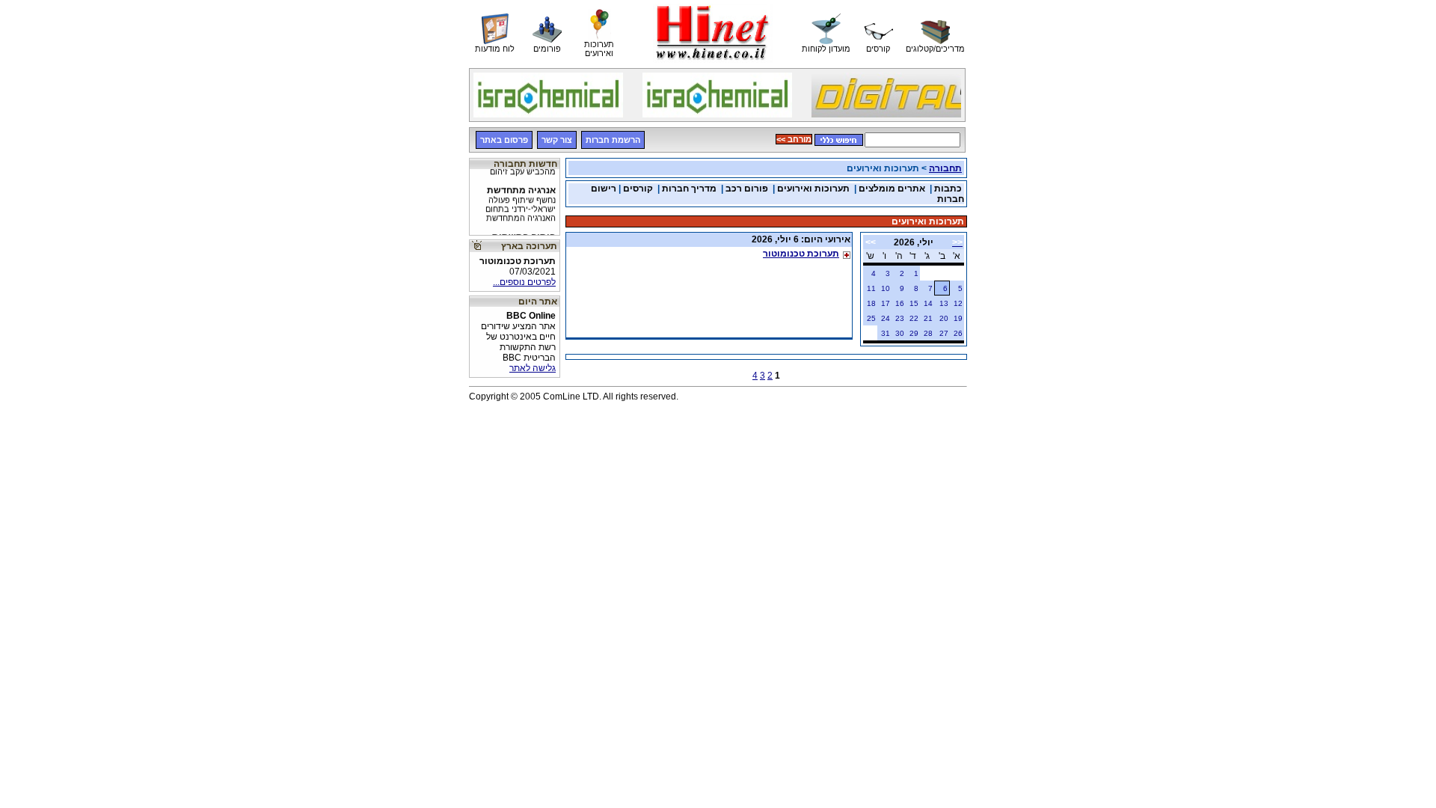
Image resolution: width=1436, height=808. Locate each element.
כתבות (948, 188)
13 (943, 303)
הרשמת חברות (613, 139)
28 (928, 333)
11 (871, 288)
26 (958, 333)
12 (958, 303)
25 (871, 318)
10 (885, 288)
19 (958, 318)
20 (943, 318)
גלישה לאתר (532, 368)
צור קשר (556, 139)
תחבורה (945, 168)
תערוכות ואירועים (813, 188)
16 (899, 303)
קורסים (638, 188)
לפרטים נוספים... (524, 282)
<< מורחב (793, 139)
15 (913, 303)
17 (885, 303)
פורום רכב (746, 188)
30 (899, 333)
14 (928, 303)
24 (885, 318)
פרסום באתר (504, 139)
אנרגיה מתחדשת (520, 199)
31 (885, 333)
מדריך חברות (689, 188)
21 (928, 318)
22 (913, 318)
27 (943, 333)
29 (913, 333)
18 (871, 303)
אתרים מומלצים (892, 188)
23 (899, 318)
